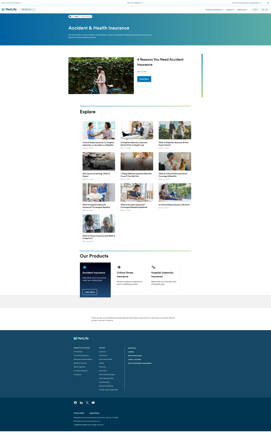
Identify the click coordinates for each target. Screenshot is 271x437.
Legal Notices (94, 413)
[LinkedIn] (81, 402)
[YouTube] (93, 402)
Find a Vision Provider (105, 359)
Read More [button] (144, 79)
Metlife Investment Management (140, 363)
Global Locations (134, 359)
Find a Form (102, 367)
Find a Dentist (103, 355)
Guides (76, 16)
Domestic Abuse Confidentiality (108, 390)
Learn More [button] (90, 292)
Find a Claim (102, 371)
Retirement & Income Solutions (83, 359)
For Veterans (77, 374)
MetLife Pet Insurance (80, 363)
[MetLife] (9, 9)
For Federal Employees (80, 371)
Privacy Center (79, 413)
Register (101, 363)
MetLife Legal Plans (79, 367)
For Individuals (78, 351)
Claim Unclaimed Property (107, 374)
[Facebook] (75, 402)
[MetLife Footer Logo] (81, 338)
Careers (131, 352)
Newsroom (132, 348)
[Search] (268, 3)
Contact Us (102, 351)
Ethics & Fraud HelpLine (106, 386)
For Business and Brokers (81, 355)
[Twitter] (87, 402)
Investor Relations (135, 355)
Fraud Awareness (104, 382)
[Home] (70, 16)
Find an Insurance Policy (106, 378)
